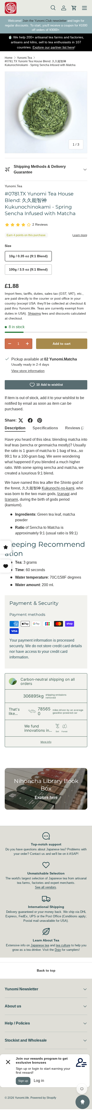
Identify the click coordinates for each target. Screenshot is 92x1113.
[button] (74, 8)
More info (46, 741)
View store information (28, 371)
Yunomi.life (22, 1097)
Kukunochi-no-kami (58, 488)
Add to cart (62, 343)
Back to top (46, 970)
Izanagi (63, 494)
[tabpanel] (46, 512)
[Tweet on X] (20, 420)
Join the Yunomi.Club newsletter (45, 20)
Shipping (34, 313)
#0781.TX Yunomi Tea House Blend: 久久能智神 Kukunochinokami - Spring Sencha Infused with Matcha (40, 63)
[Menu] (84, 8)
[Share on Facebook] (30, 420)
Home (9, 57)
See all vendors (45, 887)
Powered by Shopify (43, 1097)
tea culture (63, 945)
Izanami (11, 499)
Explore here (46, 797)
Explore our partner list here (53, 47)
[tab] (15, 428)
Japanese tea (40, 945)
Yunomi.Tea (24, 57)
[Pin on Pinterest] (39, 420)
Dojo (58, 949)
